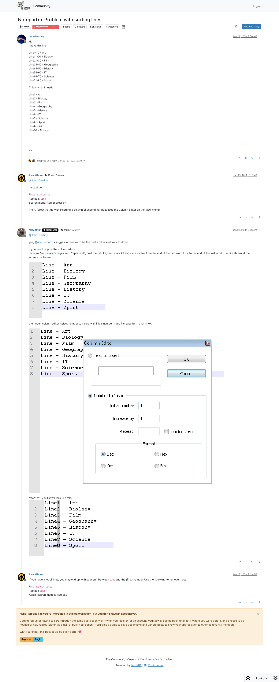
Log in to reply (251, 26)
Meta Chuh (35, 229)
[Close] (258, 614)
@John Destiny (55, 175)
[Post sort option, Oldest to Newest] (236, 26)
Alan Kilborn (36, 175)
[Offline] (23, 38)
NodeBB (136, 665)
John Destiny (36, 36)
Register (26, 639)
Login (38, 639)
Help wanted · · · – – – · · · (47, 26)
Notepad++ (152, 659)
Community (41, 6)
